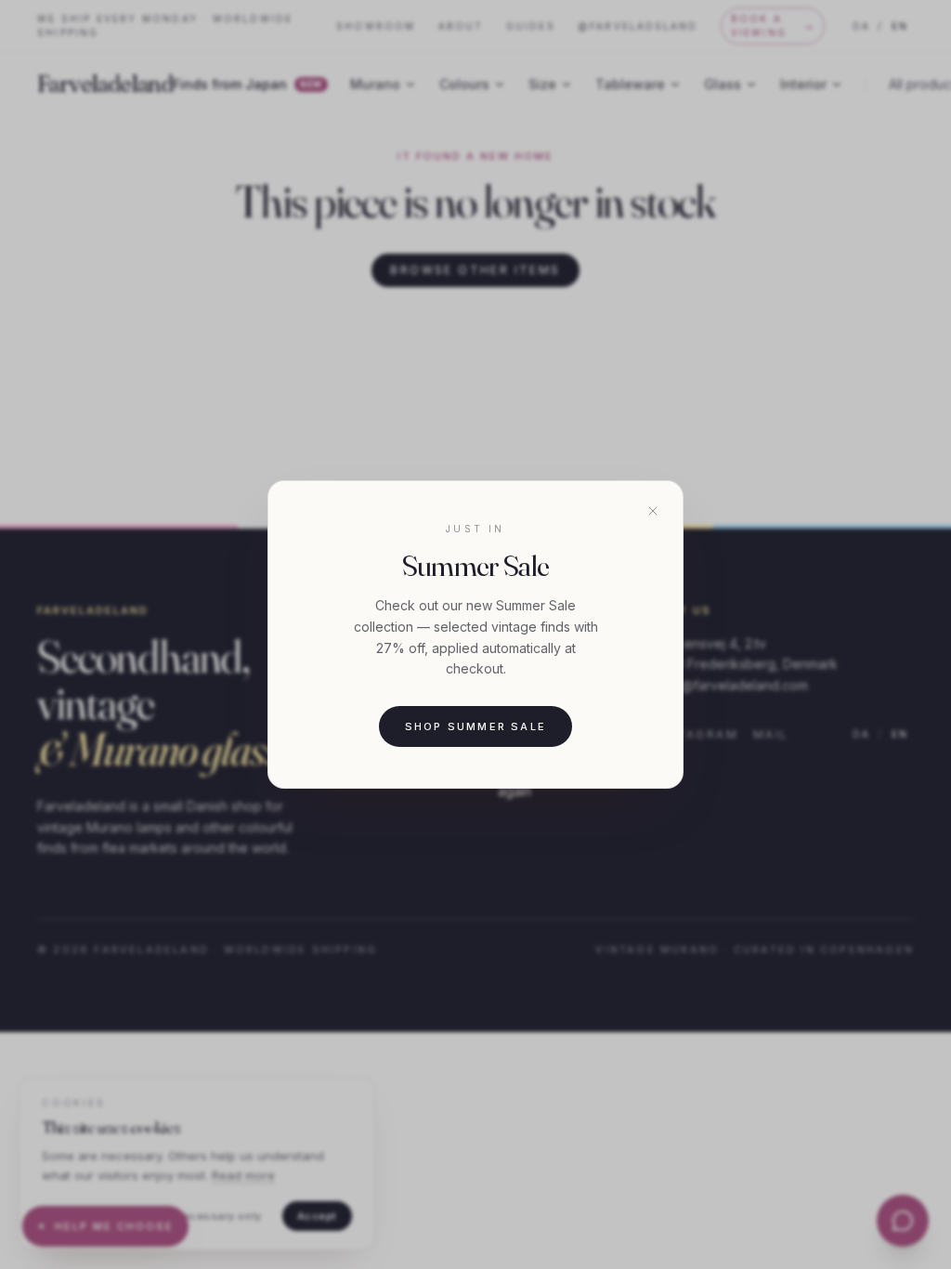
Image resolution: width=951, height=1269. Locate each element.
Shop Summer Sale (475, 726)
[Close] (652, 511)
